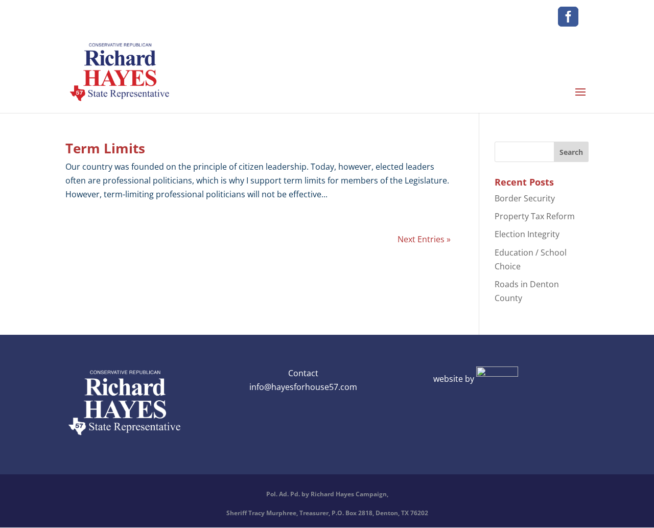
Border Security (525, 198)
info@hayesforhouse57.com (303, 387)
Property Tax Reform (535, 216)
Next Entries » (424, 239)
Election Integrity (527, 234)
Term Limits (105, 148)
